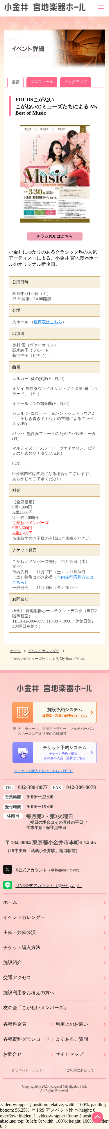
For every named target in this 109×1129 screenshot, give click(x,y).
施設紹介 (12, 962)
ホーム (15, 651)
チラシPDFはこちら (54, 236)
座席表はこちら (48, 322)
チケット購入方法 (21, 947)
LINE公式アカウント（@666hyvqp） (48, 886)
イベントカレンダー (43, 651)
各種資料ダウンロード (26, 1039)
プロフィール (42, 82)
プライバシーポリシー (28, 1070)
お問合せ (12, 1054)
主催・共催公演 (19, 932)
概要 (15, 82)
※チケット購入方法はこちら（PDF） (43, 771)
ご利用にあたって (80, 1070)
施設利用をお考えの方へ (28, 992)
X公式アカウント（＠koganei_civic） (48, 870)
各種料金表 (14, 1024)
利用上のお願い (72, 1024)
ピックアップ (75, 82)
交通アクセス (17, 977)
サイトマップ (69, 1054)
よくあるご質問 (72, 1039)
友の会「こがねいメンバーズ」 (35, 1007)
